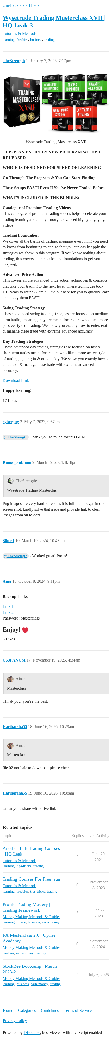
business (36, 40)
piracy (21, 922)
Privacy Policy (15, 1020)
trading (49, 40)
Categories (27, 1010)
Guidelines (50, 1010)
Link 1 (8, 606)
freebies (22, 40)
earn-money (50, 922)
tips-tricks (24, 866)
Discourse (32, 1032)
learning (9, 40)
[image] (56, 103)
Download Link (16, 380)
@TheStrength (15, 437)
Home (8, 1010)
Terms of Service (78, 1010)
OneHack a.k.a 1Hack (21, 5)
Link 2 (8, 612)
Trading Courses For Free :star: (32, 879)
